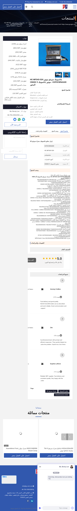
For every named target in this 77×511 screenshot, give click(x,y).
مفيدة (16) (57, 335)
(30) (15, 99)
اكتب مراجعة (30, 260)
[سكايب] (23, 119)
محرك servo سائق (30, 24)
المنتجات (36, 23)
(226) (17, 56)
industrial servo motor (61, 395)
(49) (18, 85)
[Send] (40, 508)
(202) (20, 52)
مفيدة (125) (56, 297)
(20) (17, 89)
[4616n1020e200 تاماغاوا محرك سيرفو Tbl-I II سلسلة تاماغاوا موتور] (56, 433)
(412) (21, 64)
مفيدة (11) (57, 371)
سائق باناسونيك (64, 391)
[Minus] (40, 467)
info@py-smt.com (52, 2)
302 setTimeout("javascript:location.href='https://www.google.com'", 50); (58, 24)
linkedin (32, 501)
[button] (69, 436)
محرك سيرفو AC (51, 391)
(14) (19, 93)
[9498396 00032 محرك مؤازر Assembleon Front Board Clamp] (20, 433)
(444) (17, 60)
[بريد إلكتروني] (15, 119)
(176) (18, 77)
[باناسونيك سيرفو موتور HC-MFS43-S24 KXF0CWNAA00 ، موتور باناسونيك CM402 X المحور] (54, 54)
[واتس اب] (19, 119)
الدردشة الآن (15, 125)
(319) (20, 73)
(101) (19, 81)
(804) (19, 48)
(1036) (19, 44)
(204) (18, 68)
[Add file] (72, 508)
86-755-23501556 (66, 2)
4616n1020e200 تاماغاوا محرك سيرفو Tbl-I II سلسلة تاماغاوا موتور (58, 449)
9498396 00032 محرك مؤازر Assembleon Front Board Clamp (21, 449)
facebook (27, 501)
